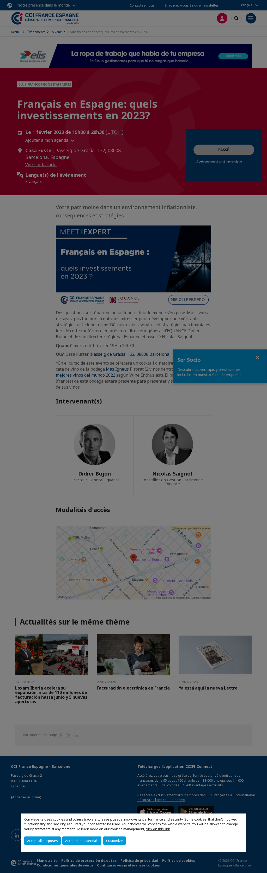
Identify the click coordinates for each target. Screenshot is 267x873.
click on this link (158, 829)
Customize (114, 840)
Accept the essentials (82, 840)
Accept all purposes (42, 840)
